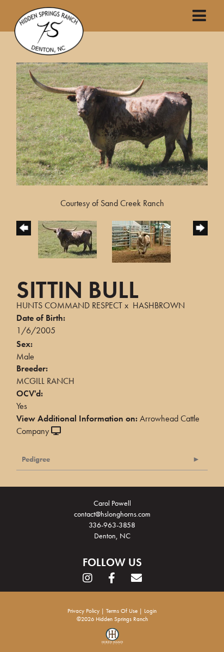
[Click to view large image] (112, 122)
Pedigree (36, 459)
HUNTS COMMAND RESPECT (69, 305)
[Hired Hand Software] (112, 640)
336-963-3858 (112, 525)
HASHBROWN (159, 305)
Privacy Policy (83, 610)
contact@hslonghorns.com (112, 514)
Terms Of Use (122, 610)
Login (150, 610)
